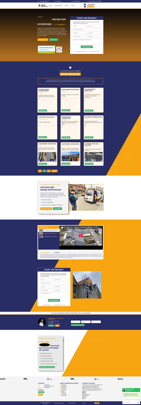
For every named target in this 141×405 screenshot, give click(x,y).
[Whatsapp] (98, 403)
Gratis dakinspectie (58, 5)
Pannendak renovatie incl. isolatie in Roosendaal (54, 230)
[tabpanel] (81, 238)
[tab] (48, 230)
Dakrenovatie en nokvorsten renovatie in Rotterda (54, 233)
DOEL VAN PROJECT (45, 252)
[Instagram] (97, 403)
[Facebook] (95, 403)
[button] (44, 171)
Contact (72, 5)
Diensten (50, 5)
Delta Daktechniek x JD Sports (50, 236)
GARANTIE (56, 252)
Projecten (67, 5)
